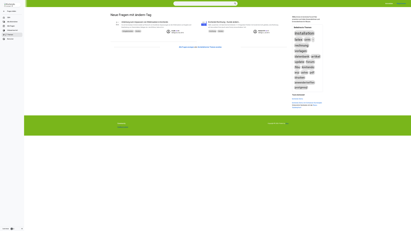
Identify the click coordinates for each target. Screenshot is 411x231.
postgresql (301, 87)
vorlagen (301, 51)
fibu (297, 67)
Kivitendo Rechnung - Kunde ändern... (224, 22)
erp (297, 72)
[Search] (235, 3)
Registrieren (401, 3)
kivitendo (308, 67)
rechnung (213, 31)
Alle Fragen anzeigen (186, 47)
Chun (287, 123)
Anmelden (389, 3)
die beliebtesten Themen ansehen (210, 47)
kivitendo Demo (297, 99)
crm (307, 40)
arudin (173, 31)
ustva (304, 72)
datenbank (302, 56)
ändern (138, 31)
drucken (300, 77)
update (299, 62)
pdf (312, 72)
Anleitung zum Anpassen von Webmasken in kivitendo (144, 22)
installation (304, 33)
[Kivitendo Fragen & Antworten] (12, 5)
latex (298, 40)
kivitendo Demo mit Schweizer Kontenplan (307, 103)
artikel (315, 56)
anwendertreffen (304, 82)
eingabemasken (128, 31)
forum (310, 62)
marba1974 (261, 31)
